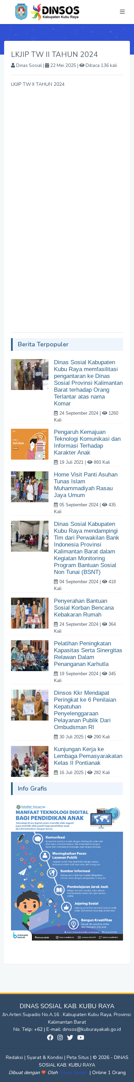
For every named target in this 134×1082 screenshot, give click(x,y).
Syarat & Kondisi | (47, 1057)
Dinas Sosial (73, 1072)
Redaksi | (16, 1057)
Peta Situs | (80, 1057)
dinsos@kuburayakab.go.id (92, 1029)
